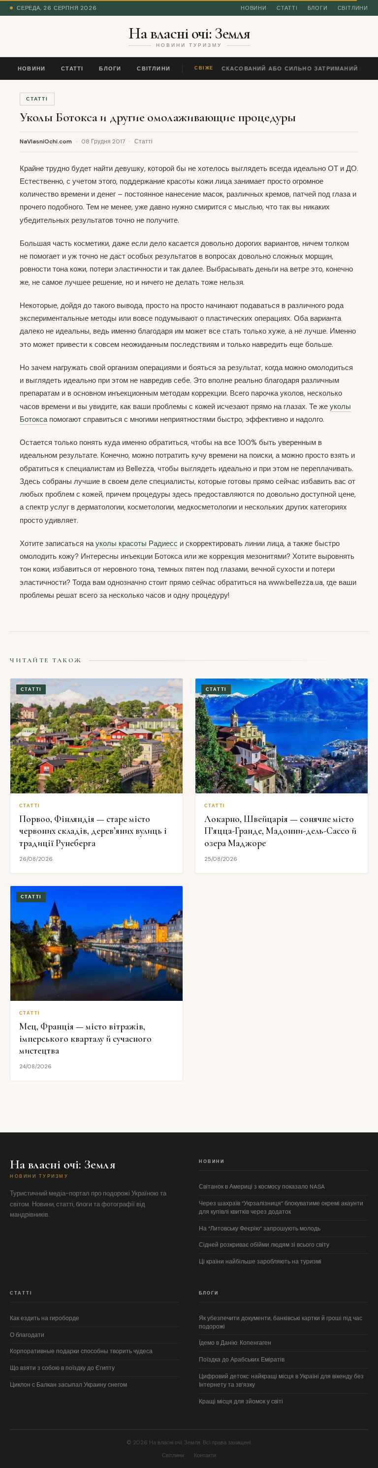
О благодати (27, 1335)
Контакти (205, 1455)
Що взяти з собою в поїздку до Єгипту (62, 1368)
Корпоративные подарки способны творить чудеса (81, 1351)
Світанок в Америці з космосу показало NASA (262, 1187)
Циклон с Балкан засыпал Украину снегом (68, 1385)
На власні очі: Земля (189, 33)
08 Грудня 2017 (103, 141)
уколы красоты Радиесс (136, 543)
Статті (287, 7)
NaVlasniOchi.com (46, 141)
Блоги (318, 7)
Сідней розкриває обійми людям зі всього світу (264, 1245)
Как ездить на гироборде (44, 1318)
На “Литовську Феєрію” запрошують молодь (259, 1228)
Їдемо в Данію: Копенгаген (235, 1343)
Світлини (353, 7)
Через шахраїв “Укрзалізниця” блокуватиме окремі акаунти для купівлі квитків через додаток (281, 1207)
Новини (254, 7)
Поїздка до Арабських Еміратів (241, 1360)
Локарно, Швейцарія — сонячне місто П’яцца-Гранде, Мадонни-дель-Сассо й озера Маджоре (280, 831)
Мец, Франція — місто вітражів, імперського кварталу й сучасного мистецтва (85, 1038)
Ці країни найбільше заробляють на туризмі (260, 1261)
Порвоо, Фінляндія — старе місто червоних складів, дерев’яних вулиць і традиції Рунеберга (93, 831)
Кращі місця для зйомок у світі (241, 1401)
